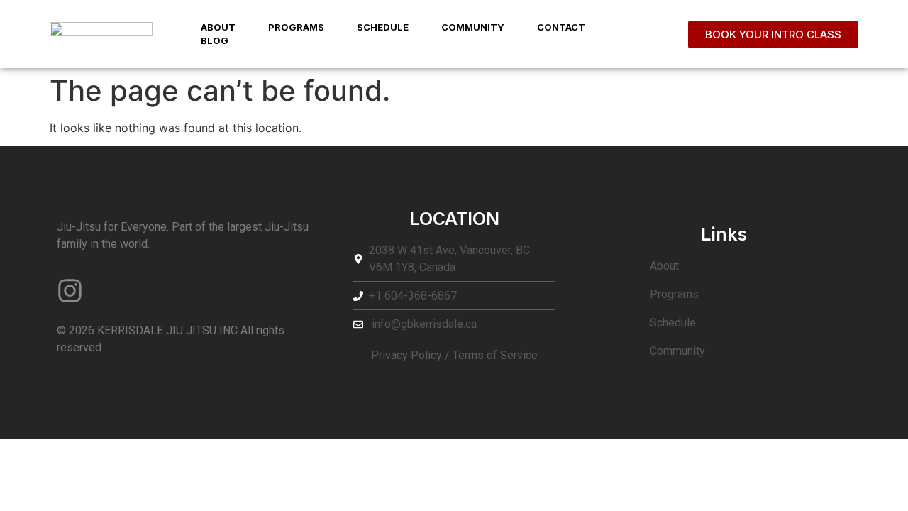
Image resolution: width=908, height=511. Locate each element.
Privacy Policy (406, 355)
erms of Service (498, 355)
